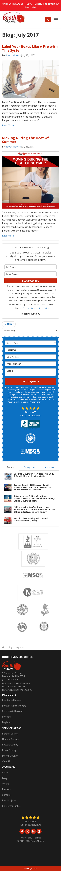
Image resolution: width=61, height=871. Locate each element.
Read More (8, 125)
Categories (29, 467)
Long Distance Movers (14, 705)
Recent (10, 467)
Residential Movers (12, 700)
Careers (6, 794)
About (5, 772)
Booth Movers (13, 55)
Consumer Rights (11, 806)
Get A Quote (30, 381)
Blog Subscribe (30, 280)
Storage (6, 716)
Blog (4, 778)
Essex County (9, 750)
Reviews (6, 789)
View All (6, 761)
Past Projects (9, 800)
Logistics (6, 722)
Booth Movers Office (17, 657)
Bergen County (10, 733)
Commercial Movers (12, 711)
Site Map (37, 837)
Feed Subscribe (32, 313)
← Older (8, 324)
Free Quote (30, 868)
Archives (49, 467)
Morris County (10, 755)
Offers (5, 783)
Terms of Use (28, 308)
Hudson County (10, 739)
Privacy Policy (43, 308)
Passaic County (10, 744)
